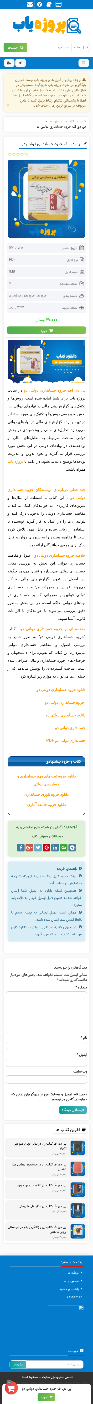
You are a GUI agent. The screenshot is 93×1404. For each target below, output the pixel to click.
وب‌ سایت (80, 1071)
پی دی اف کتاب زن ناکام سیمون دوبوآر (41, 1185)
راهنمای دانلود (69, 1289)
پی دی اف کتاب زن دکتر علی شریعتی (43, 1206)
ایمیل (82, 1054)
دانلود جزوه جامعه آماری (46, 805)
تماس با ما (71, 1281)
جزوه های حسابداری (22, 295)
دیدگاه (81, 987)
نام (84, 1037)
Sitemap (75, 1297)
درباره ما (73, 1273)
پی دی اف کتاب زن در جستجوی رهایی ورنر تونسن (39, 1167)
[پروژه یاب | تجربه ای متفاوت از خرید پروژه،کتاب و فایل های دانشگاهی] (46, 26)
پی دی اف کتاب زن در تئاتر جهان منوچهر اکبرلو (40, 1146)
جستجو (13, 47)
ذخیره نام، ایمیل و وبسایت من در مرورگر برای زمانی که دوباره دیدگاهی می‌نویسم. (49, 1097)
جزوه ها (42, 295)
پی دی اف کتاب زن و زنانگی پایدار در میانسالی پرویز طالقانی (37, 1229)
